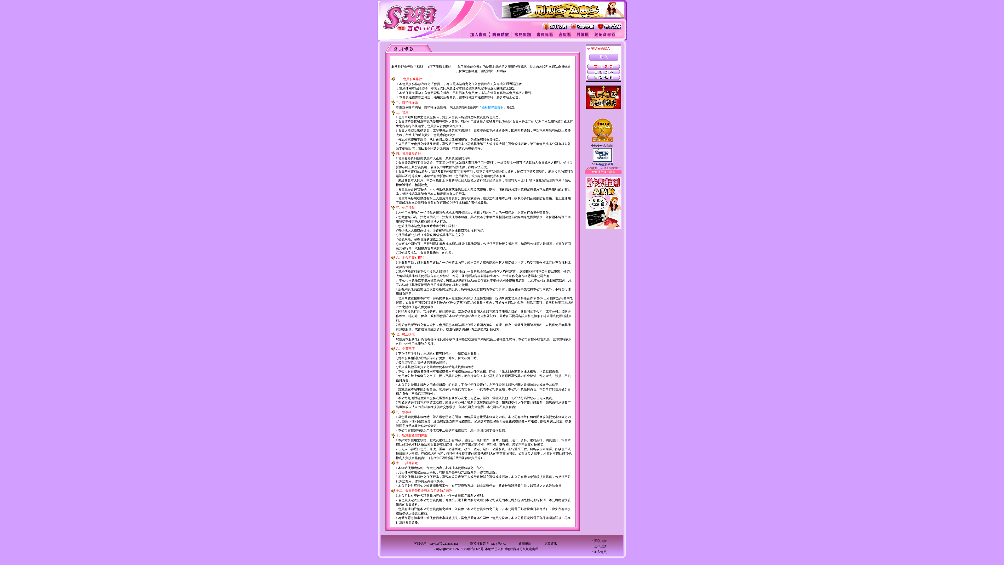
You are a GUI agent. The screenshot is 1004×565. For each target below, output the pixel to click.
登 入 (603, 57)
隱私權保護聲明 (493, 107)
